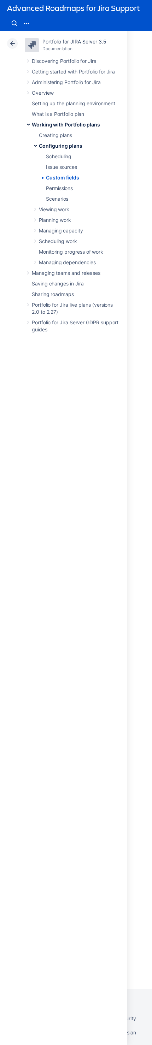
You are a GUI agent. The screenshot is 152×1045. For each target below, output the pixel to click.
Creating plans (55, 135)
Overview (42, 93)
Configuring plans (60, 146)
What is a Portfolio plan (58, 114)
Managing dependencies (67, 262)
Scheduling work (58, 241)
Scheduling (58, 156)
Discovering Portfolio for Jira (64, 61)
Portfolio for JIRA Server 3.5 (74, 42)
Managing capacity (61, 231)
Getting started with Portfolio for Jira (73, 72)
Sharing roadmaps (53, 294)
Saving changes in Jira (57, 284)
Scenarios (57, 199)
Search (14, 23)
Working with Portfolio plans (66, 125)
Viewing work (54, 209)
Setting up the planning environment (73, 103)
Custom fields (62, 178)
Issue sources (61, 167)
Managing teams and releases (66, 273)
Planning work (55, 220)
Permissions (59, 188)
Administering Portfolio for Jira (66, 82)
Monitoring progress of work (71, 252)
